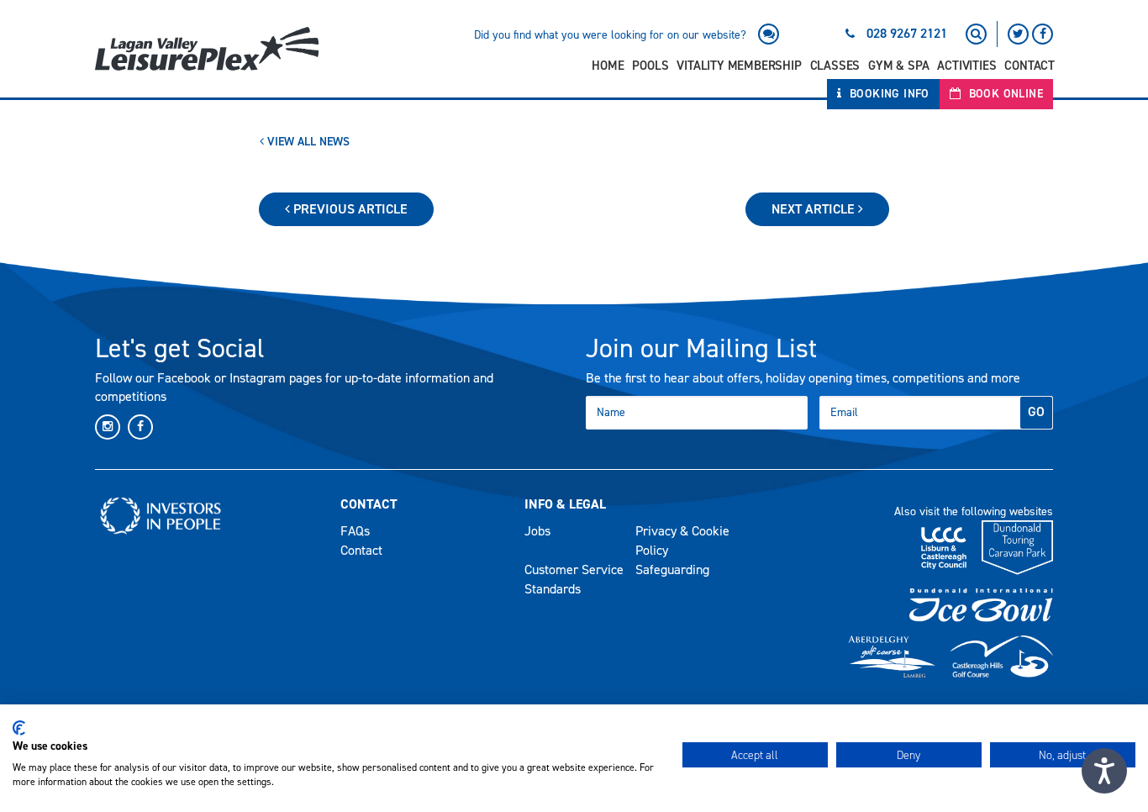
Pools (650, 65)
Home (608, 65)
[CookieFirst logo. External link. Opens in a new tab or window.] (19, 728)
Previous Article (349, 209)
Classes (835, 65)
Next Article (814, 209)
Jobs (537, 531)
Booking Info (887, 94)
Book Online (1004, 94)
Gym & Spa (898, 65)
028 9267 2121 (906, 33)
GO (1036, 411)
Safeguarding (672, 569)
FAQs (355, 531)
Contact (1029, 65)
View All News (307, 142)
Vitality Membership (739, 65)
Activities (966, 65)
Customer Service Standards (574, 579)
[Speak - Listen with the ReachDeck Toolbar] (1104, 771)
